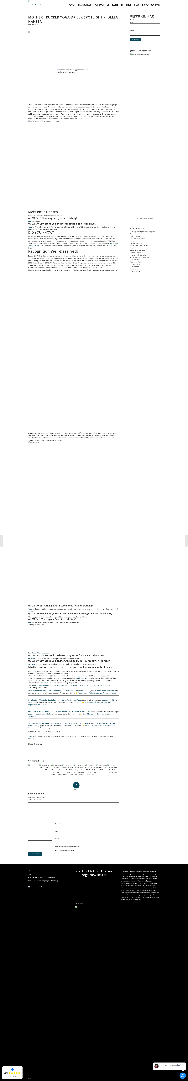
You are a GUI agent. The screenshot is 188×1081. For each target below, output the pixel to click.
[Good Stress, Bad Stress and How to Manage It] (44, 769)
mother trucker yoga (41, 736)
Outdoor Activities (135, 253)
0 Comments (47, 732)
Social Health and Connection (139, 257)
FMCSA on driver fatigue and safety (103, 693)
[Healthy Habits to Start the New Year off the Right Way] (33, 769)
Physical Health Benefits (138, 255)
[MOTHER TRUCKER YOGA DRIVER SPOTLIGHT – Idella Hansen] (73, 48)
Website (57, 838)
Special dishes (134, 260)
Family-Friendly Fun (136, 243)
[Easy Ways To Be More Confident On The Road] (56, 769)
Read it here (82, 693)
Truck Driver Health (85, 736)
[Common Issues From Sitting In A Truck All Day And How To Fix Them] (79, 769)
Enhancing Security (136, 236)
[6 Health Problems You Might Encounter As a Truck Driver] (1, 541)
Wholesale (31, 871)
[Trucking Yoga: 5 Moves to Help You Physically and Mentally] (90, 769)
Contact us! (43, 683)
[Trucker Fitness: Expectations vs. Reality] (112, 769)
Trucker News (33, 25)
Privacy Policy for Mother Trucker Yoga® (41, 877)
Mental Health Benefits (137, 250)
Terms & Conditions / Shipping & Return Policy (43, 881)
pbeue (58, 732)
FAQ (29, 874)
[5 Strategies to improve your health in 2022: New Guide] (67, 769)
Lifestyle (132, 248)
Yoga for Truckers (135, 271)
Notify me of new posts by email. (64, 850)
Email (57, 831)
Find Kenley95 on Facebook (38, 653)
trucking (31, 739)
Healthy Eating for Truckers (139, 246)
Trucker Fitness (109, 736)
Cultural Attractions (136, 234)
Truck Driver (55, 736)
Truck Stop (98, 736)
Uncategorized (134, 269)
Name (57, 824)
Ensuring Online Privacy (137, 239)
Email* (132, 31)
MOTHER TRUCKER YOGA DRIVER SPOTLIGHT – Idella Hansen (73, 19)
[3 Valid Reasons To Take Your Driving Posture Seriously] (186, 541)
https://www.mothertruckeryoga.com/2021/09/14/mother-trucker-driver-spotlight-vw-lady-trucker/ (72, 685)
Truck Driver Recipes (136, 262)
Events (132, 241)
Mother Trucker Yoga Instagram (145, 218)
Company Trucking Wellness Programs (142, 232)
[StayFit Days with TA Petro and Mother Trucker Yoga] (101, 769)
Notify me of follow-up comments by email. (68, 846)
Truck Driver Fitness (68, 736)
